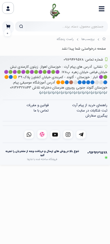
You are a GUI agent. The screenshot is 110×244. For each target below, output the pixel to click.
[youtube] (55, 134)
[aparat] (42, 134)
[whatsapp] (29, 134)
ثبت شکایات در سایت (92, 110)
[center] (21, 26)
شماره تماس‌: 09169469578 (83, 59)
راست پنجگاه (65, 39)
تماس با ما (41, 110)
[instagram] (68, 134)
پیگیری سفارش (96, 115)
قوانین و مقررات (37, 105)
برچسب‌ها (88, 39)
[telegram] (81, 134)
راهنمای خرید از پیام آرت (89, 105)
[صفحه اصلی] (104, 40)
